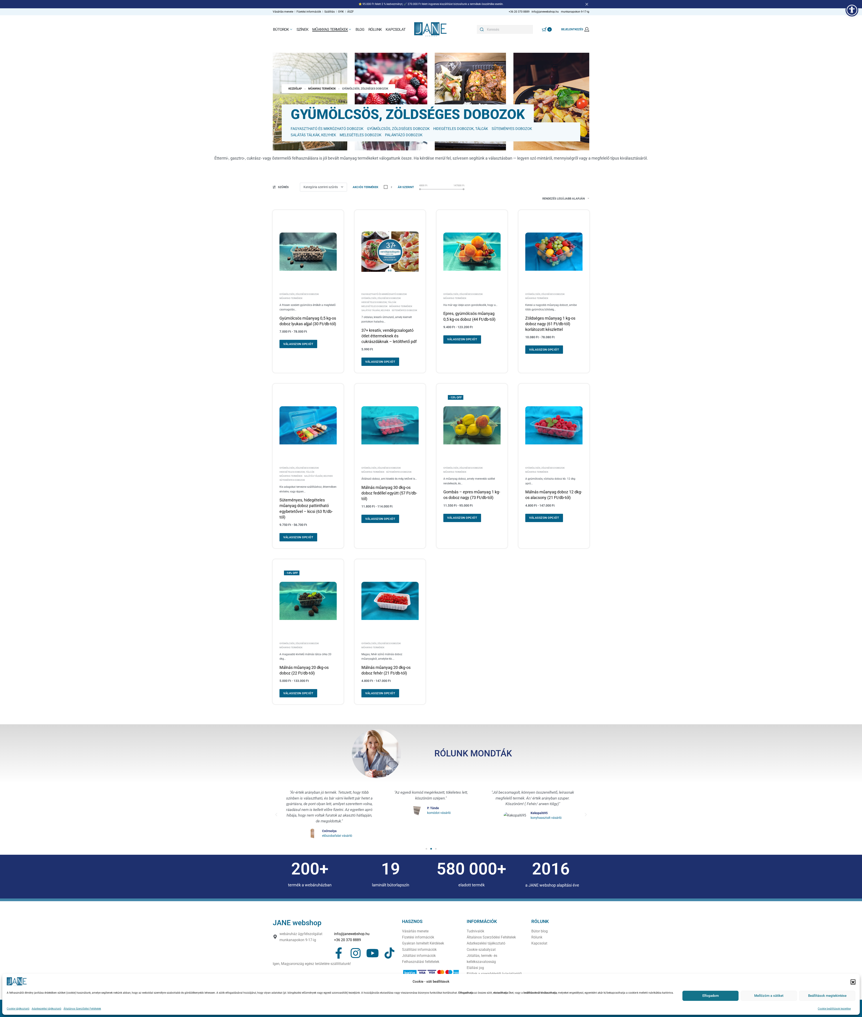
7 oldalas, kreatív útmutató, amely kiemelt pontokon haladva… (386, 319)
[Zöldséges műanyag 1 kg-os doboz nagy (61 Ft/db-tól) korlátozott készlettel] (554, 252)
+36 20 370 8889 (347, 940)
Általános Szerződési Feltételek (82, 1008)
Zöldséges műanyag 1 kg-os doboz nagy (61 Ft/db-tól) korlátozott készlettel (550, 324)
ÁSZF (350, 11)
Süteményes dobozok (404, 310)
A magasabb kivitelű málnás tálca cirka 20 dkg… (305, 656)
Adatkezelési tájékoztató (46, 1008)
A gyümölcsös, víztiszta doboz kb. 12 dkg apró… (550, 481)
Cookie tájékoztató (18, 1008)
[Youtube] (372, 953)
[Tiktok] (389, 953)
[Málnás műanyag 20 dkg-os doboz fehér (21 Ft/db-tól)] (390, 601)
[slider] (420, 189)
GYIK (341, 11)
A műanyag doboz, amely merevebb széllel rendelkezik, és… (469, 481)
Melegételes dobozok (374, 306)
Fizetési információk (309, 11)
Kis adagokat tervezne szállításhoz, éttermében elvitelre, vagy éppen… (307, 489)
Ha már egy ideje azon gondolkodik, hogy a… (470, 305)
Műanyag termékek (322, 88)
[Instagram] (355, 953)
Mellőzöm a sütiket (768, 996)
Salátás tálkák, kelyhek (375, 310)
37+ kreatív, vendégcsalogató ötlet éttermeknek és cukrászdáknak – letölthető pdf (389, 336)
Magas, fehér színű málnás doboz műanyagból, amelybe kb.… (381, 656)
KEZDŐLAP (295, 88)
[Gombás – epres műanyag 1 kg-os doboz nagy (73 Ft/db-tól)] (472, 425)
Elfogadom (710, 996)
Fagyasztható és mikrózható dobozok (384, 294)
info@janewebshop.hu (351, 934)
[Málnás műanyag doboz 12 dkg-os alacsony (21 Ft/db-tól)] (554, 425)
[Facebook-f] (338, 953)
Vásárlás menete (283, 11)
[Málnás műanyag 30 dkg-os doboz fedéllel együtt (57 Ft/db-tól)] (390, 425)
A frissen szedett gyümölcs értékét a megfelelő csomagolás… (307, 307)
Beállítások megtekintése (827, 996)
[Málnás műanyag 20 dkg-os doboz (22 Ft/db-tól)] (308, 601)
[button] (853, 982)
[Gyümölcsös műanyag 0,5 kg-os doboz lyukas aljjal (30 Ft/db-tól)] (308, 252)
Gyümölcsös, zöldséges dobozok (299, 294)
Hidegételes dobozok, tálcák (378, 302)
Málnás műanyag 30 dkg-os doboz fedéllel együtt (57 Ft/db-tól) (389, 493)
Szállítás (329, 11)
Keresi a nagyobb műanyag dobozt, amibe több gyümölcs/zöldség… (551, 307)
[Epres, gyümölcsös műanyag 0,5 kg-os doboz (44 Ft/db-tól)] (472, 252)
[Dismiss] (586, 4)
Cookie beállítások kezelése (834, 1008)
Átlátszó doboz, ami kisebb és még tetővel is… (389, 478)
